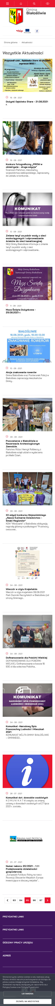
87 (41, 900)
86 (34, 900)
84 (20, 900)
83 (14, 900)
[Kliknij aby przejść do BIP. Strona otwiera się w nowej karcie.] (19, 31)
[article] (27, 90)
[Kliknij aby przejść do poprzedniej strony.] (8, 900)
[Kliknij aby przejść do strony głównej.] (20, 3)
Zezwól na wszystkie (27, 1001)
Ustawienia (27, 993)
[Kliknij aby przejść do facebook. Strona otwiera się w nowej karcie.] (37, 31)
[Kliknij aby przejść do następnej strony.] (48, 900)
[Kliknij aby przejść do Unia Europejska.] (27, 31)
